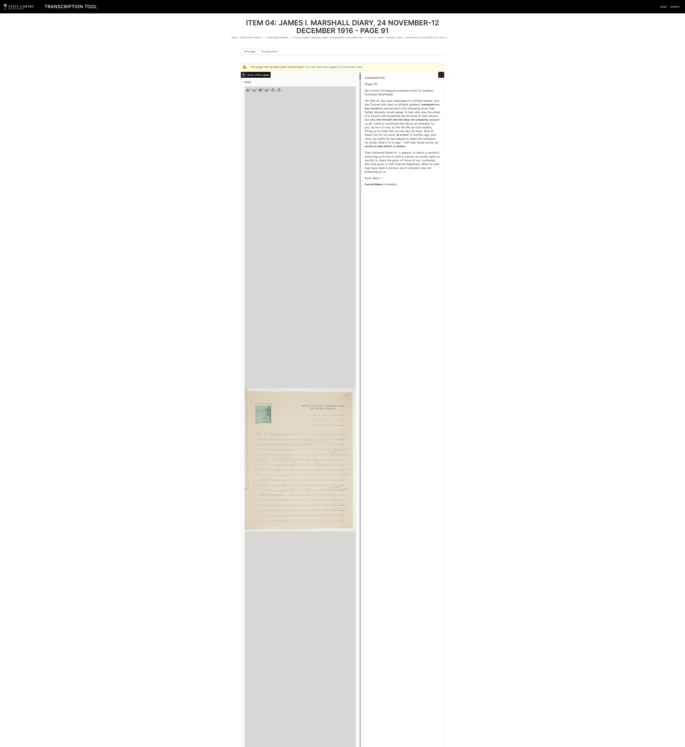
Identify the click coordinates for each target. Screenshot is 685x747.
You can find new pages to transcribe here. (334, 67)
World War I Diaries (251, 37)
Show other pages (258, 74)
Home (663, 6)
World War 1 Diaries (277, 37)
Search (675, 6)
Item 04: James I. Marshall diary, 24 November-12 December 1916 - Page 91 (407, 37)
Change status (269, 51)
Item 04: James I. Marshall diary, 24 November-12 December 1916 (328, 37)
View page (251, 51)
